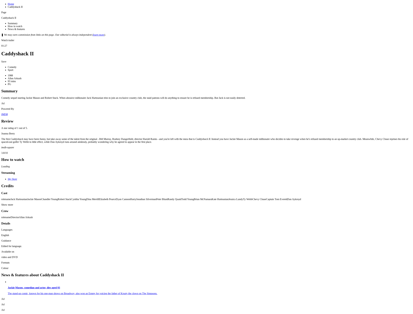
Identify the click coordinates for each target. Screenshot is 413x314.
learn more (98, 34)
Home (11, 4)
